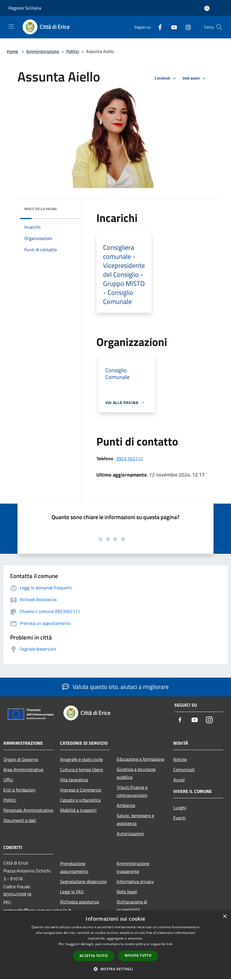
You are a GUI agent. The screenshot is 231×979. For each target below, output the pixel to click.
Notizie (180, 759)
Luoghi (179, 807)
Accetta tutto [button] (93, 955)
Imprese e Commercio (80, 789)
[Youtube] (171, 27)
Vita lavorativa (74, 779)
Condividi (163, 78)
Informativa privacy (135, 881)
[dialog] (115, 944)
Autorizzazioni (130, 833)
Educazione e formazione (140, 759)
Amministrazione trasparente (133, 867)
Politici (72, 51)
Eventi (179, 817)
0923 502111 (129, 458)
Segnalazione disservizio (83, 881)
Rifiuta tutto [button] (138, 955)
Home (12, 51)
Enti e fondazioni (19, 789)
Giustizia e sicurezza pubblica (136, 773)
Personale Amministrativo (28, 810)
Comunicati (184, 769)
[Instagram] (186, 27)
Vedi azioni (191, 78)
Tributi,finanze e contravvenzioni (132, 791)
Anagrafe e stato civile (81, 759)
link (169, 943)
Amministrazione (42, 51)
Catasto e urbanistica (80, 800)
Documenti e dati (19, 820)
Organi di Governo (20, 759)
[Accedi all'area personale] (207, 8)
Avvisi (179, 779)
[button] (115, 968)
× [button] (225, 916)
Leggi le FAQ (72, 891)
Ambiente (126, 805)
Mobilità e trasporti (78, 810)
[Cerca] (219, 27)
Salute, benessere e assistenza (135, 819)
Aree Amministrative (23, 769)
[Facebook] (157, 27)
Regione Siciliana (24, 8)
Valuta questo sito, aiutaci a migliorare (120, 686)
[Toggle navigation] (11, 26)
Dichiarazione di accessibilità (132, 905)
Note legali (127, 891)
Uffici (8, 779)
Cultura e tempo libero (81, 769)
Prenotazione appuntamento (74, 867)
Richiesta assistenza (79, 901)
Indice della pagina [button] (40, 208)
